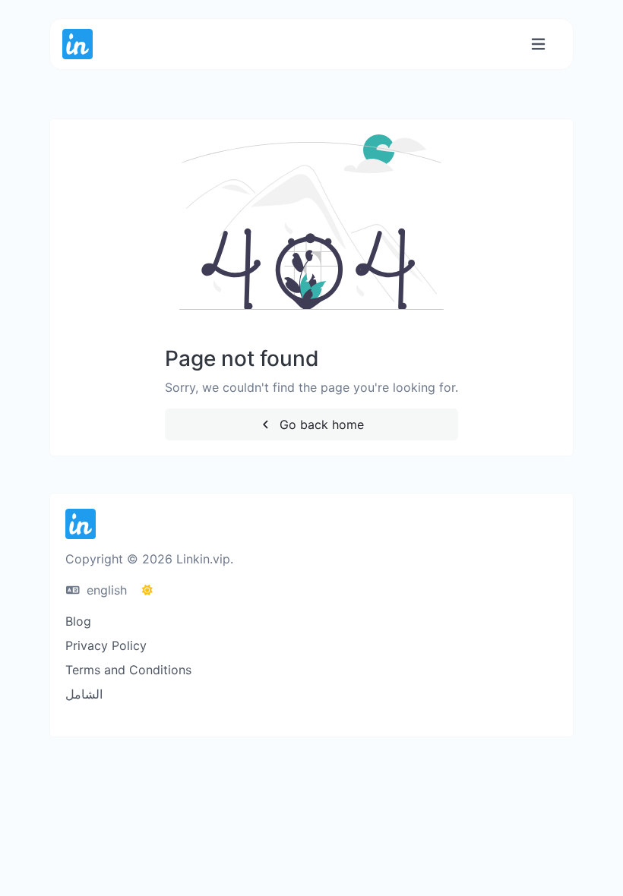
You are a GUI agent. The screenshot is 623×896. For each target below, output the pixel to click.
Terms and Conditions (128, 669)
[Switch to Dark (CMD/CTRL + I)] (147, 590)
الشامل (84, 694)
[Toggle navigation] (538, 44)
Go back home (320, 424)
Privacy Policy (106, 645)
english (105, 590)
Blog (78, 621)
